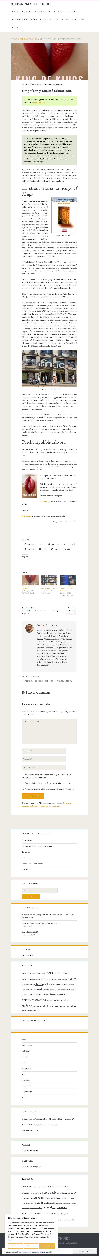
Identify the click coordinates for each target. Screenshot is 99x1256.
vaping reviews (61, 1006)
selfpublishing (20, 20)
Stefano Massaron (54, 84)
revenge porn (55, 994)
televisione (35, 1006)
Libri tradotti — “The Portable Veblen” (34, 612)
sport (66, 1000)
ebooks (39, 681)
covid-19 (72, 979)
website (73, 1006)
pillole (40, 994)
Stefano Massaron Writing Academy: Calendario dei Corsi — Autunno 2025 (48, 915)
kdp (46, 681)
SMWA (56, 1000)
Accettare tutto (47, 1246)
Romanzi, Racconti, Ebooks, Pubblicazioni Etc (38, 846)
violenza (67, 1006)
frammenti (59, 985)
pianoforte (34, 994)
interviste (30, 989)
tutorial (55, 1006)
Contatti (25, 869)
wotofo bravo (25, 1010)
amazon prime (35, 973)
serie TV (50, 1000)
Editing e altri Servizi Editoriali (33, 864)
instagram (71, 985)
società (61, 1000)
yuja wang (32, 1010)
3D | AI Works (77, 20)
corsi (50, 973)
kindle (45, 989)
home (15, 11)
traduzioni (44, 11)
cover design (62, 979)
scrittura (71, 11)
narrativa (58, 11)
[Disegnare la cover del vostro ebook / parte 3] (49, 580)
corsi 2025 (58, 973)
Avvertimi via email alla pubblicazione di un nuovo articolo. (49, 789)
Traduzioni (26, 852)
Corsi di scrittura (28, 858)
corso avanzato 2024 (36, 979)
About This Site (38, 102)
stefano (70, 681)
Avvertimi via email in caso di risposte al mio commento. (47, 783)
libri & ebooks (28, 11)
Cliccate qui (45, 501)
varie (15, 28)
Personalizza (15, 1246)
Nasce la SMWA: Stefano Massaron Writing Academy (41, 923)
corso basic (49, 979)
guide (66, 984)
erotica (46, 984)
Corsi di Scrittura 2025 (30, 932)
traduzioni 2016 (45, 1006)
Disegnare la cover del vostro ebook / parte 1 (65, 612)
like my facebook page (33, 1021)
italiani (36, 989)
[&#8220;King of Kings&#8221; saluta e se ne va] (30, 580)
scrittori (63, 994)
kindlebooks (61, 20)
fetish (52, 984)
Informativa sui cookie (45, 1252)
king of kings (57, 681)
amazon (29, 681)
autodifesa (42, 973)
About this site (27, 840)
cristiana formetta (28, 985)
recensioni (46, 20)
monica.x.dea (61, 989)
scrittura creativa (34, 999)
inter (23, 989)
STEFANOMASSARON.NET (31, 4)
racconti (47, 994)
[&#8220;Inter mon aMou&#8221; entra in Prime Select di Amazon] (68, 580)
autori (34, 20)
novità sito (25, 994)
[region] (31, 1232)
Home (14, 39)
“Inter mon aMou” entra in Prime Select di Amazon (67, 588)
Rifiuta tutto (31, 1246)
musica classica (70, 989)
